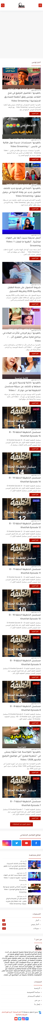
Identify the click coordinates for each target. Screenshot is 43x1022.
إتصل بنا (37, 1004)
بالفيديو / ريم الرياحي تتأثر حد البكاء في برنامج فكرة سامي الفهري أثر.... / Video (22, 337)
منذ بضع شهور (35, 90)
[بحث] (2, 5)
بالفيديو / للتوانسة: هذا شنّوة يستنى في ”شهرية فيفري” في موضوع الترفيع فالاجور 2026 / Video (21, 756)
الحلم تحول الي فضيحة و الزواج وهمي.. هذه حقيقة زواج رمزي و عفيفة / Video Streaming (16, 901)
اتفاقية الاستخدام (34, 996)
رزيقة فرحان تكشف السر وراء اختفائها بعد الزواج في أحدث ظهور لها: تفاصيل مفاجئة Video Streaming (15, 866)
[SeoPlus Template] (40, 1012)
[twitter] (16, 843)
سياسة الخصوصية (33, 992)
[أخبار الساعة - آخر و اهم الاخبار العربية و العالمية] (21, 5)
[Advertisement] (21, 34)
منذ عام (22, 861)
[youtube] (26, 843)
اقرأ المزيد (35, 113)
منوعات (21, 928)
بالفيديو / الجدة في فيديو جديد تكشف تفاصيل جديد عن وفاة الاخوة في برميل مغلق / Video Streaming (21, 192)
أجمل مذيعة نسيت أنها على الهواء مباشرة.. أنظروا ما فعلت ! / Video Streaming (23, 242)
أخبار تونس (21, 924)
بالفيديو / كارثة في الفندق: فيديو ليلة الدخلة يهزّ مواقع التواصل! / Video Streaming (14, 889)
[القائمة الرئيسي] (40, 5)
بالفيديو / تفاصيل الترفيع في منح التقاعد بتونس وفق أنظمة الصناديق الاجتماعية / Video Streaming (22, 97)
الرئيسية (37, 988)
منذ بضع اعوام (21, 896)
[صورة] (34, 864)
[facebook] (36, 843)
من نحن (37, 1000)
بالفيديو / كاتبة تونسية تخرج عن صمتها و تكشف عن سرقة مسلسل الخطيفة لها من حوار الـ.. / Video (23, 387)
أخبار (21, 920)
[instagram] (6, 843)
